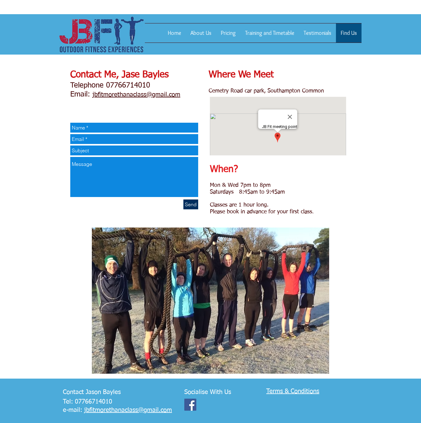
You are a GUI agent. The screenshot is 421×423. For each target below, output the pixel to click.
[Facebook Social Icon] (190, 405)
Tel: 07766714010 (87, 402)
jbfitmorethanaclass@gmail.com (136, 95)
